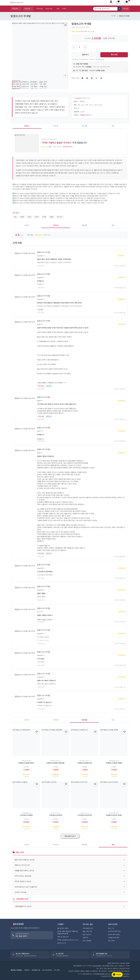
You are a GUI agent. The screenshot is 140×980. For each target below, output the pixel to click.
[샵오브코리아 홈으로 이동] (17, 2)
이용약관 (26, 970)
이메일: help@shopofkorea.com (67, 940)
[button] (118, 2)
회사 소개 (111, 928)
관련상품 (84, 126)
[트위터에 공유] (92, 78)
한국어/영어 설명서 (114, 934)
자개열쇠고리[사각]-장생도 (114, 815)
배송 (113, 126)
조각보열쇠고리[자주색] (84, 815)
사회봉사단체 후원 (113, 937)
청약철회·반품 (36, 970)
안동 (15, 217)
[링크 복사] (96, 78)
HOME (113, 16)
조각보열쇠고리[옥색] (55, 815)
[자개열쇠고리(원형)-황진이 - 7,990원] (26, 742)
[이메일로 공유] (101, 78)
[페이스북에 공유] (87, 78)
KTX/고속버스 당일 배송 (23, 876)
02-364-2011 (21, 936)
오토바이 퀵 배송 (20, 892)
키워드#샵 (39, 8)
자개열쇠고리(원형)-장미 (84, 763)
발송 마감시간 (87, 934)
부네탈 (44, 217)
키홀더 (29, 217)
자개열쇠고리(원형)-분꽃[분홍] (55, 763)
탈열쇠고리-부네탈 (43, 252)
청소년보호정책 (47, 970)
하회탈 (22, 217)
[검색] (119, 9)
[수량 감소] (74, 47)
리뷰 (58, 8)
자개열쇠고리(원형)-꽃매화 (114, 763)
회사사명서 (111, 940)
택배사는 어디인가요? (22, 865)
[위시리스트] (65, 25)
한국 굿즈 (59, 217)
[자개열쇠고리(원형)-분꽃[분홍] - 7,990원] (55, 742)
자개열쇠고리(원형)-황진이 (26, 763)
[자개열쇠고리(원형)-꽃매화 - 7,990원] (113, 742)
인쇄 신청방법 (87, 940)
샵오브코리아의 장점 (114, 931)
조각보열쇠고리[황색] (26, 815)
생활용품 (82, 115)
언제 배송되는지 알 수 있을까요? (26, 887)
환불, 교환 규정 (87, 931)
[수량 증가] (85, 47)
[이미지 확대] (65, 75)
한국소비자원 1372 (87, 973)
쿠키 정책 (57, 970)
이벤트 (64, 8)
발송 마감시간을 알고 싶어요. (25, 859)
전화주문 (85, 937)
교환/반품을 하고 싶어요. (23, 906)
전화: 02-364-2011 (63, 937)
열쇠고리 (89, 115)
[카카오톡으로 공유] (82, 78)
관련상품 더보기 (70, 836)
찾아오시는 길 (61, 943)
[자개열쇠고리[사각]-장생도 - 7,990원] (113, 794)
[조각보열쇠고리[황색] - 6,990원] (26, 794)
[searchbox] (105, 9)
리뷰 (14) (55, 126)
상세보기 (27, 126)
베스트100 (49, 8)
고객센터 (60, 924)
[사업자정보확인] (97, 966)
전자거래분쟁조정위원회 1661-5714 (102, 973)
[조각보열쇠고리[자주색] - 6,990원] (84, 794)
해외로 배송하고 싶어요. (23, 881)
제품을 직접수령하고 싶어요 (24, 870)
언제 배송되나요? (88, 928)
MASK (37, 217)
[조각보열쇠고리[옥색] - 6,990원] (55, 794)
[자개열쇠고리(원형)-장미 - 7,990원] (84, 742)
